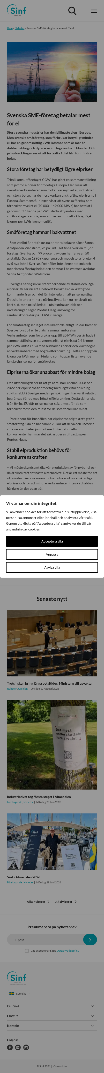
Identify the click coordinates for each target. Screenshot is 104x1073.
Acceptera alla (52, 541)
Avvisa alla (52, 567)
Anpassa (52, 554)
